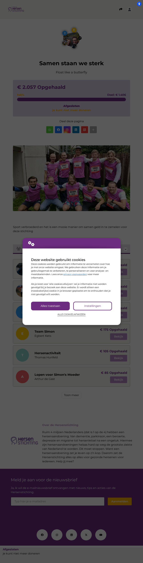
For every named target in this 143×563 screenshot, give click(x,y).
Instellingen (92, 306)
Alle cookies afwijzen (71, 314)
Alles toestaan (50, 306)
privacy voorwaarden (75, 274)
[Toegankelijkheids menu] (139, 4)
